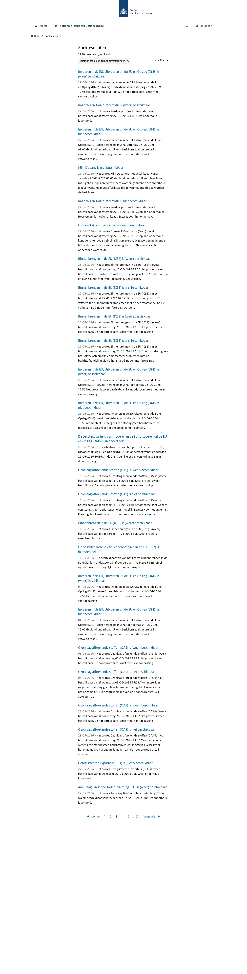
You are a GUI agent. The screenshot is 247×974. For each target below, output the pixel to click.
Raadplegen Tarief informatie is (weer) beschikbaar (114, 105)
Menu (43, 26)
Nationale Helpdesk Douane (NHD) (81, 26)
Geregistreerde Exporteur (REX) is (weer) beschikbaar (115, 763)
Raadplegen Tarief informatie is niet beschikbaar (112, 201)
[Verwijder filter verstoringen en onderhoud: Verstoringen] (127, 61)
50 (136, 817)
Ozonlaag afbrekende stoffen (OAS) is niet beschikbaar (116, 494)
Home (37, 36)
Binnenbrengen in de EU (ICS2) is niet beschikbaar (113, 287)
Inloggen (206, 26)
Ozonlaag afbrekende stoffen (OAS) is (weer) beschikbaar (118, 470)
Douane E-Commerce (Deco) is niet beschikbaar (112, 225)
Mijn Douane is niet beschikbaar (100, 168)
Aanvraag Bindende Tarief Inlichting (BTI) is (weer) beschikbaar (122, 787)
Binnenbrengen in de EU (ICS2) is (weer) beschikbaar (115, 259)
